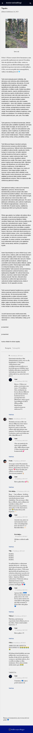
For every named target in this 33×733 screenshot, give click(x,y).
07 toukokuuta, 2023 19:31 (21, 590)
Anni (15, 379)
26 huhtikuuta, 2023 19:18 (20, 419)
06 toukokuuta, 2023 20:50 (19, 642)
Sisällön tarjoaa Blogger (17, 729)
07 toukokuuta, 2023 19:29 (21, 440)
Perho (11, 461)
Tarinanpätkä (16, 348)
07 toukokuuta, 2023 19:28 (21, 381)
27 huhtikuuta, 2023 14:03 (18, 551)
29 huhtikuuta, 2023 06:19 (20, 616)
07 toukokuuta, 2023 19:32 (21, 630)
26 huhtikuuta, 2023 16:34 (16, 355)
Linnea (11, 419)
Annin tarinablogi (14, 3)
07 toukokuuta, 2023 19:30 (21, 517)
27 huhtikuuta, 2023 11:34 (23, 491)
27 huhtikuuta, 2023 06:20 (19, 461)
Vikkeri (11, 616)
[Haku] (30, 3)
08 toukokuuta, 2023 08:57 (21, 536)
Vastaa (11, 414)
